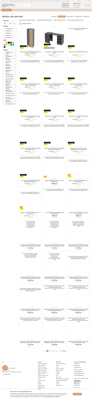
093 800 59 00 (65, 5)
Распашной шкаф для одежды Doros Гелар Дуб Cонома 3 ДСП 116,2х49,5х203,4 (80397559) (78, 278)
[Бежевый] (7, 45)
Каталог (3, 1)
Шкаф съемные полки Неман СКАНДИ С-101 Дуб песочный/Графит (30, 52)
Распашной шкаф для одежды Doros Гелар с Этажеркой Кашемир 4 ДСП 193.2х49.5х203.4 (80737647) (30, 342)
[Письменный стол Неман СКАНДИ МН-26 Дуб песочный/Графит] (54, 70)
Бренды (67, 1)
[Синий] (5, 47)
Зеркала (39, 388)
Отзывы (31, 1)
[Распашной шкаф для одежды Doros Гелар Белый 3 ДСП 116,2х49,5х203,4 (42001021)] (78, 231)
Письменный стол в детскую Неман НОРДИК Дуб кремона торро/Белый (78, 149)
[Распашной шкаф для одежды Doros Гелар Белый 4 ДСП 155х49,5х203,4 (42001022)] (30, 263)
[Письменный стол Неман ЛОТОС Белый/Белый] (78, 102)
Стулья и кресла (41, 380)
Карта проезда (77, 385)
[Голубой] (13, 45)
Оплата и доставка (13, 1)
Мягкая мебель (41, 385)
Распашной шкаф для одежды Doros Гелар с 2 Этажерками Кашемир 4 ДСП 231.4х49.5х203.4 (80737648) (78, 310)
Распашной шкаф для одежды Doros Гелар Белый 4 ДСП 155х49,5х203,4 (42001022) (30, 277)
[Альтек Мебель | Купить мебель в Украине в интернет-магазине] (8, 363)
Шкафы (39, 382)
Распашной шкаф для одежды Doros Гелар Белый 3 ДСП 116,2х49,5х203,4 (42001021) (78, 245)
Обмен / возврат (21, 1)
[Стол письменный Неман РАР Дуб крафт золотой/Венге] (30, 102)
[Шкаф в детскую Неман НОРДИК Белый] (78, 38)
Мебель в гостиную (42, 367)
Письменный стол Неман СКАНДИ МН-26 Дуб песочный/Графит (54, 84)
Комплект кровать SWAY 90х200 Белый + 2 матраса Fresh (30, 213)
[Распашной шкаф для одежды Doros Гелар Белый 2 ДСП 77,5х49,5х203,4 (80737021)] (54, 231)
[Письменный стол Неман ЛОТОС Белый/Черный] (54, 102)
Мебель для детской (42, 370)
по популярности (61, 16)
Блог (34, 1)
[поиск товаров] (29, 5)
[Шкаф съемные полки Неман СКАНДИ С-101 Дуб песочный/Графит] (30, 38)
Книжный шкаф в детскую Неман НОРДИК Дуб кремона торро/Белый (54, 149)
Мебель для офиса (42, 373)
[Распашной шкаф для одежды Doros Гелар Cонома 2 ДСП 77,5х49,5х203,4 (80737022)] (30, 231)
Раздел (5, 49)
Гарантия (27, 1)
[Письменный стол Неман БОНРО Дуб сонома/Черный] (78, 70)
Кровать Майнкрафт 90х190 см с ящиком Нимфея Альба (54, 181)
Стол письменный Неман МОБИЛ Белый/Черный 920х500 (54, 213)
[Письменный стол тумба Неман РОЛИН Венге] (54, 38)
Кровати (39, 383)
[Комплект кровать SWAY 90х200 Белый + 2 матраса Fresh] (30, 199)
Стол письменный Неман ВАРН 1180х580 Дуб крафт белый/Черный (30, 181)
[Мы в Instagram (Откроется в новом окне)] (75, 1)
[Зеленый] (11, 45)
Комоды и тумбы (41, 387)
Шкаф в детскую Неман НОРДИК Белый (78, 51)
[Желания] (84, 1)
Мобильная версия (7, 374)
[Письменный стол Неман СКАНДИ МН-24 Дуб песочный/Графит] (30, 70)
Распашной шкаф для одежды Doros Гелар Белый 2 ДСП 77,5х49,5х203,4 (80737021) (54, 245)
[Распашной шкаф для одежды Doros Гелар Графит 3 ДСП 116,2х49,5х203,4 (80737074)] (54, 263)
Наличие (6, 26)
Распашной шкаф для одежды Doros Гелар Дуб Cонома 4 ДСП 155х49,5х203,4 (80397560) (30, 310)
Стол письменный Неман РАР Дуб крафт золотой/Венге (30, 117)
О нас (7, 1)
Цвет (5, 40)
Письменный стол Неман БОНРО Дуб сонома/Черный (78, 84)
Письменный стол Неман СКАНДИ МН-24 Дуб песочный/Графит (30, 84)
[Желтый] (9, 45)
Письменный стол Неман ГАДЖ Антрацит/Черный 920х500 (78, 213)
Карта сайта (58, 377)
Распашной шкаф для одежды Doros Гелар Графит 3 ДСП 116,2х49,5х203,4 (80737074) (54, 277)
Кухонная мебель (41, 365)
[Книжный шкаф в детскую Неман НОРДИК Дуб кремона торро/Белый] (54, 134)
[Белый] (5, 43)
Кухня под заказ (59, 385)
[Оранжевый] (5, 45)
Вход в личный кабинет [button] (61, 363)
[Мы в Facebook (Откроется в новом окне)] (72, 1)
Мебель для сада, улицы (43, 375)
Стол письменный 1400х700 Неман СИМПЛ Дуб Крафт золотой (30, 149)
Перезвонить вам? (65, 7)
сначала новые (86, 16)
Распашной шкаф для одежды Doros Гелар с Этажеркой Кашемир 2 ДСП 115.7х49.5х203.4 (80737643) (54, 342)
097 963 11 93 (65, 3)
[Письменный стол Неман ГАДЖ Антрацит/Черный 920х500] (78, 199)
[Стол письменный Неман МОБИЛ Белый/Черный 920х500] (54, 199)
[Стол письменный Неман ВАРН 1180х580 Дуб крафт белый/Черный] (30, 166)
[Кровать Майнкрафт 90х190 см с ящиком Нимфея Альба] (54, 166)
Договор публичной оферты (55, 1)
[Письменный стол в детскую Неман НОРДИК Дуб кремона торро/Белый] (78, 134)
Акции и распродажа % (42, 363)
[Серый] (7, 43)
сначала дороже (78, 16)
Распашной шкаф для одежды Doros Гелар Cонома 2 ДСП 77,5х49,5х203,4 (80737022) (30, 245)
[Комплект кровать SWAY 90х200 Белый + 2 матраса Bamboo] (78, 166)
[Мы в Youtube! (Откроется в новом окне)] (73, 1)
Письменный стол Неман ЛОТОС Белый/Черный (54, 117)
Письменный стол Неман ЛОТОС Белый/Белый (78, 117)
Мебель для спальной (42, 372)
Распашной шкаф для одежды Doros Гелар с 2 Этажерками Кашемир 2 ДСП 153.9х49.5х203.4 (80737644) (54, 310)
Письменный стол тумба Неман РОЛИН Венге (54, 52)
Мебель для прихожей (42, 368)
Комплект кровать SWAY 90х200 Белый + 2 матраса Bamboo (78, 181)
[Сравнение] (82, 1)
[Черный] (9, 43)
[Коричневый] (11, 43)
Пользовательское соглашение (43, 1)
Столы (39, 378)
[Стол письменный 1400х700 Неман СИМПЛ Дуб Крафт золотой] (30, 134)
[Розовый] (13, 43)
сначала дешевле (70, 16)
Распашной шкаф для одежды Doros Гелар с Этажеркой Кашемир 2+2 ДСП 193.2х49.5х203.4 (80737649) (78, 342)
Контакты (63, 1)
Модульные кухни (41, 377)
